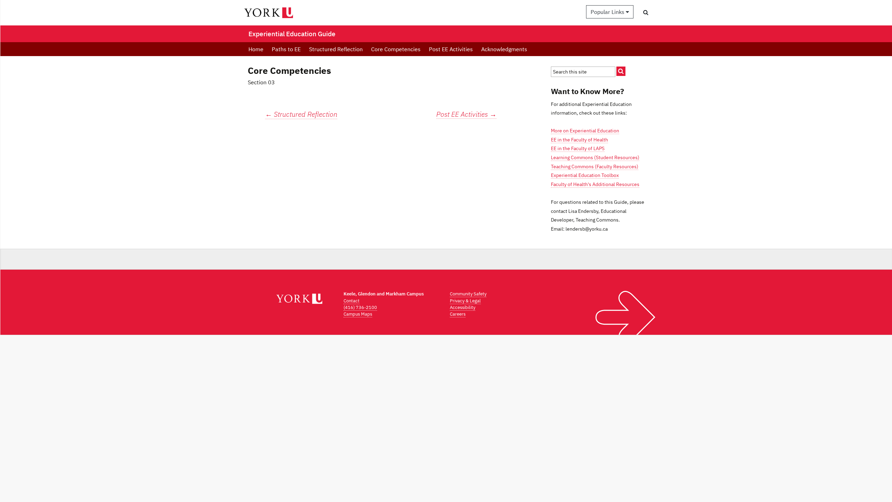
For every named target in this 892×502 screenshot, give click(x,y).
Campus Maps (358, 314)
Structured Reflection (336, 49)
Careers (458, 314)
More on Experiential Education (585, 131)
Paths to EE (286, 49)
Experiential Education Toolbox (585, 175)
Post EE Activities (451, 49)
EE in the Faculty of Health (579, 140)
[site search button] (620, 71)
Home (255, 49)
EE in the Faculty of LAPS (578, 148)
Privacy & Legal (465, 301)
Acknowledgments (504, 49)
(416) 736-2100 (360, 307)
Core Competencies (396, 49)
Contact (352, 301)
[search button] (645, 12)
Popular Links (608, 11)
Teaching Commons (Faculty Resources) (594, 166)
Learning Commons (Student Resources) (595, 157)
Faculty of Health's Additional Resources (595, 184)
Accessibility (462, 307)
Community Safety (468, 294)
